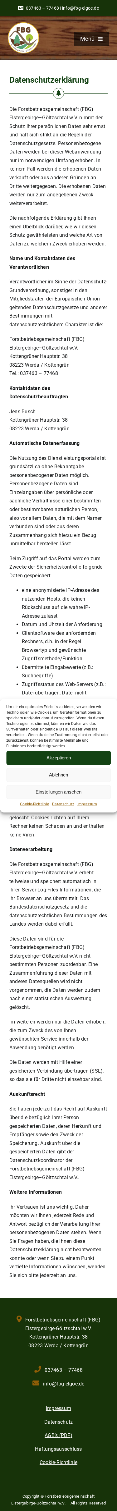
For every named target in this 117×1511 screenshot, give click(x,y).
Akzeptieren (58, 757)
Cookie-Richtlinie (34, 804)
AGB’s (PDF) (58, 1435)
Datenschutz (63, 804)
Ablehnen (58, 774)
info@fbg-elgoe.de (80, 8)
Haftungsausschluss (58, 1449)
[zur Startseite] (23, 25)
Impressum (87, 804)
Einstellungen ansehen (58, 791)
